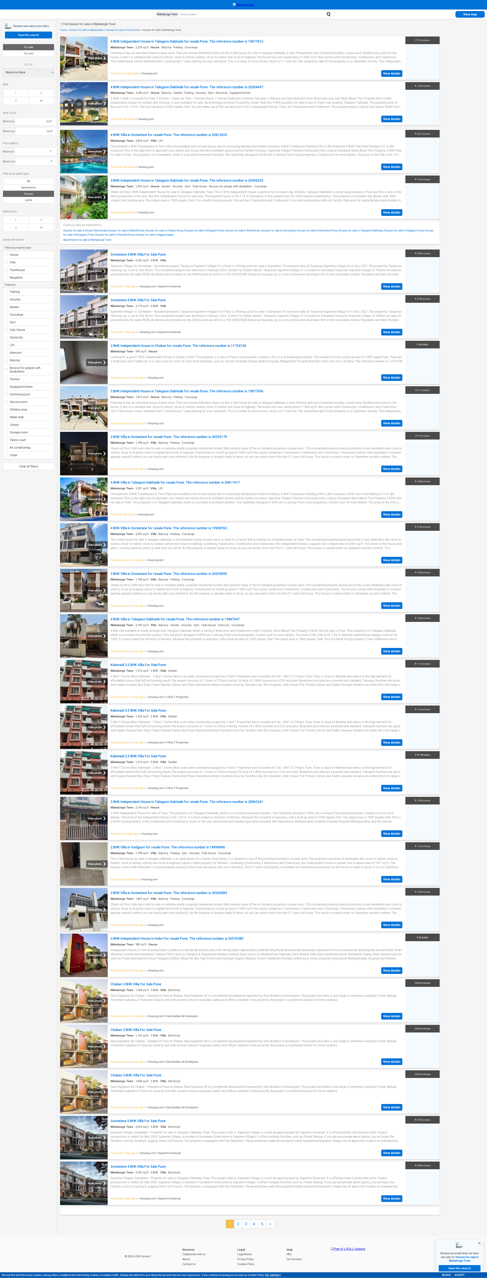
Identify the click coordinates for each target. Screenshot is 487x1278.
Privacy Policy (245, 1259)
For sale (28, 47)
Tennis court (18, 440)
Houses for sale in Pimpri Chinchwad (85, 230)
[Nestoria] (243, 5)
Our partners (273, 1274)
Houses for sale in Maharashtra (86, 30)
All (28, 181)
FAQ (288, 1254)
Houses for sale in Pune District (123, 30)
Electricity (16, 337)
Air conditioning (20, 447)
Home (63, 30)
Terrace (15, 379)
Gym (13, 322)
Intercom (15, 352)
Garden (14, 307)
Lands (28, 200)
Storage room (19, 432)
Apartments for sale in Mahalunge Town (87, 239)
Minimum (8, 121)
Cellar (13, 455)
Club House (17, 330)
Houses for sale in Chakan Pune (164, 230)
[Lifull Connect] (348, 1257)
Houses (28, 193)
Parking (15, 292)
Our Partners (294, 1259)
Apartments (28, 187)
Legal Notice (244, 1254)
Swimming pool (20, 394)
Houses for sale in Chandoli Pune (114, 234)
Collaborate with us (193, 1254)
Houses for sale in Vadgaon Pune (404, 230)
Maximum (9, 131)
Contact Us (189, 1264)
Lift (12, 345)
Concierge (16, 314)
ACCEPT (459, 1275)
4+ (41, 100)
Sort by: (28, 64)
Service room (18, 402)
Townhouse (17, 270)
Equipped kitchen (21, 387)
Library (14, 425)
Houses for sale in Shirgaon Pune (204, 230)
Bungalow (16, 277)
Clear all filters (28, 466)
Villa (12, 262)
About (186, 1259)
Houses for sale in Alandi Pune (126, 230)
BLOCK (446, 1275)
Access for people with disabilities (25, 369)
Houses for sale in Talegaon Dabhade (360, 230)
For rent (28, 53)
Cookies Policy (246, 1264)
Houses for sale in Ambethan (242, 230)
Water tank (17, 417)
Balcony (15, 360)
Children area (18, 409)
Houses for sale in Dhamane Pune (317, 230)
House (14, 255)
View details (391, 73)
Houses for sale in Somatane (278, 230)
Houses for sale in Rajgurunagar (154, 234)
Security (15, 299)
